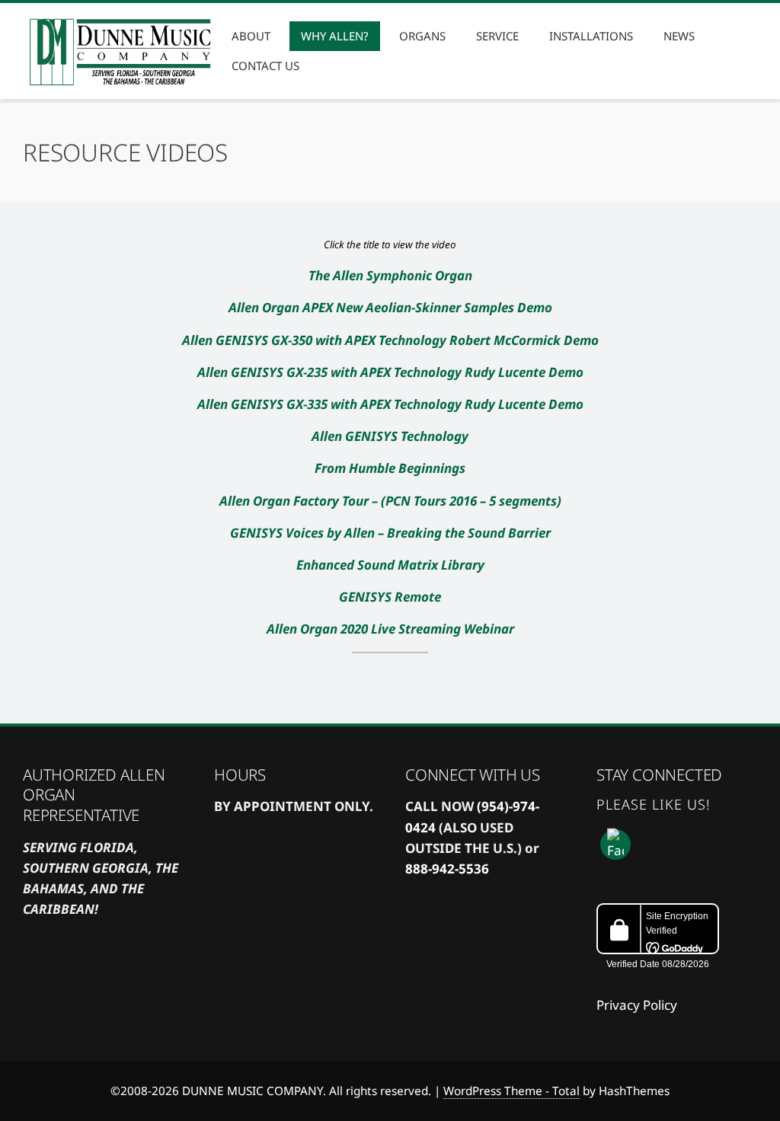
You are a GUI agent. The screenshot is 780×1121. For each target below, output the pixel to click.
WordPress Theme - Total (511, 1090)
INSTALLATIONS (591, 35)
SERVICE (497, 35)
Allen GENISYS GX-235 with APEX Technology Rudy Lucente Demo (390, 372)
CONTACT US (265, 65)
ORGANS (422, 35)
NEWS (679, 35)
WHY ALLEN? (335, 35)
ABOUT (251, 35)
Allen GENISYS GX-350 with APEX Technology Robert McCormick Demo (390, 340)
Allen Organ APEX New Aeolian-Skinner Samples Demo (390, 307)
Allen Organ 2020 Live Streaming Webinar (390, 628)
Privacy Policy (636, 1005)
